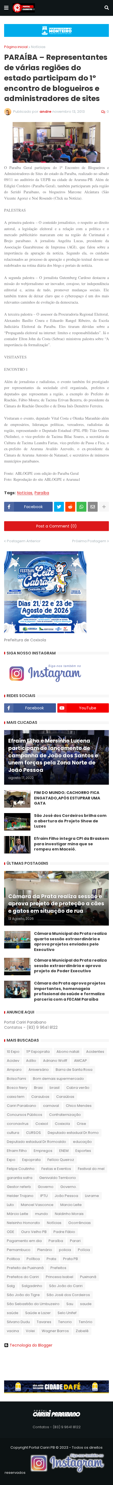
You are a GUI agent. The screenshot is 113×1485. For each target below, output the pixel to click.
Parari (75, 1240)
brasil (55, 1087)
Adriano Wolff (55, 1060)
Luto (10, 1204)
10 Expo (13, 1051)
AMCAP (80, 1060)
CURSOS (33, 1132)
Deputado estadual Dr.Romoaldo (36, 1141)
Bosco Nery (17, 1087)
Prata (51, 1258)
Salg (11, 1285)
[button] (6, 8)
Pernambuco (18, 1249)
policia (65, 1249)
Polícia (84, 1249)
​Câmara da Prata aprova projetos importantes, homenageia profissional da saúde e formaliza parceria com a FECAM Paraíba (69, 991)
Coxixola (62, 1123)
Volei (30, 1330)
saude (86, 1303)
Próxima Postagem (89, 541)
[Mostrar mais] (104, 507)
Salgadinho (32, 1285)
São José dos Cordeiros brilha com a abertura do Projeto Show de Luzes (70, 821)
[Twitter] (59, 507)
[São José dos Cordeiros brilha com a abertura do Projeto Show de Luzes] (17, 822)
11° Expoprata (38, 1051)
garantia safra (19, 1177)
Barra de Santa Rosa (74, 1069)
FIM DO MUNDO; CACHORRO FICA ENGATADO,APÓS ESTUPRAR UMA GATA (67, 798)
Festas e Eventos (56, 1168)
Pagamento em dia (24, 1240)
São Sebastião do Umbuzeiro (33, 1303)
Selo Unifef (67, 1312)
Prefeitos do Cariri (23, 1276)
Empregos (43, 1150)
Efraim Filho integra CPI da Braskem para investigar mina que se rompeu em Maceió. (71, 844)
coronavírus (18, 1123)
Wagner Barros (55, 1330)
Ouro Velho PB (34, 1231)
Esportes (83, 1150)
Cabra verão (77, 1087)
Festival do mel (91, 1168)
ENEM (64, 1150)
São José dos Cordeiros (68, 1294)
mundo (41, 1213)
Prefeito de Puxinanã (25, 1267)
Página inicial (16, 46)
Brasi (38, 1087)
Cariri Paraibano (21, 1105)
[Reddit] (70, 507)
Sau (69, 1303)
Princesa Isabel (59, 1276)
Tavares (44, 1321)
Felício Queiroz (60, 1159)
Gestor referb (19, 1186)
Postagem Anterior (24, 541)
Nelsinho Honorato (23, 1222)
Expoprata (31, 1159)
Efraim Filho (17, 1150)
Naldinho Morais (69, 1213)
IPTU (44, 1195)
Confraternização (65, 1114)
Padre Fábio (64, 1231)
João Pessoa (66, 1195)
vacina (13, 1330)
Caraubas (40, 1096)
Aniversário (39, 1069)
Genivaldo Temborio (57, 1177)
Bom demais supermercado (58, 1078)
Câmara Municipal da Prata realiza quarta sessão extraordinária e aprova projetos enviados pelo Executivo (70, 941)
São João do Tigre (23, 1294)
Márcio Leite (17, 1213)
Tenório (85, 1321)
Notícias (38, 46)
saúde (12, 1312)
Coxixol (41, 1123)
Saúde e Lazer (38, 1312)
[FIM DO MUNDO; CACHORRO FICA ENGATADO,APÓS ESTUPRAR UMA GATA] (17, 799)
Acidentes (95, 1051)
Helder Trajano (20, 1195)
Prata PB (70, 1258)
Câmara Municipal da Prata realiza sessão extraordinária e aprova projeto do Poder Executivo (70, 966)
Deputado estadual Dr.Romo (73, 1132)
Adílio (31, 1060)
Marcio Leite (71, 1204)
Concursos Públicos (24, 1114)
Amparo (14, 1069)
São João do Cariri (66, 1285)
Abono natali (67, 1051)
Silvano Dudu (18, 1321)
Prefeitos (58, 1267)
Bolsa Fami (16, 1078)
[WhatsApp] (81, 507)
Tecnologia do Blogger (31, 1345)
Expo (11, 1159)
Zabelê (82, 1330)
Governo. (68, 1186)
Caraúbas (65, 1096)
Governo (45, 1186)
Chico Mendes (79, 1105)
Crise (81, 1123)
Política (33, 1258)
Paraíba (42, 493)
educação (82, 1141)
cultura (13, 1132)
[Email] (93, 507)
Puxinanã (88, 1276)
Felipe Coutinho (21, 1168)
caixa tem (15, 1096)
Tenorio (65, 1321)
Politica (13, 1258)
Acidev (13, 1060)
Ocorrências (79, 1222)
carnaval (51, 1105)
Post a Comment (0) (56, 526)
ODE (10, 1231)
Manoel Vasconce (37, 1204)
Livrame (92, 1195)
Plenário (44, 1249)
